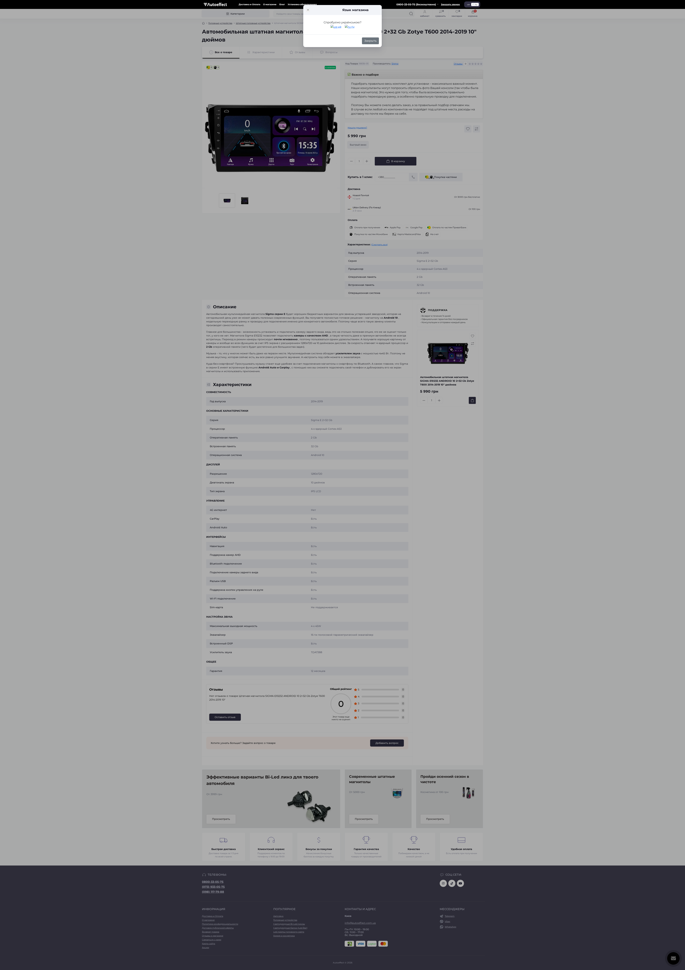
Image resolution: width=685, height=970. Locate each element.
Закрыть (370, 40)
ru (352, 26)
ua (339, 26)
